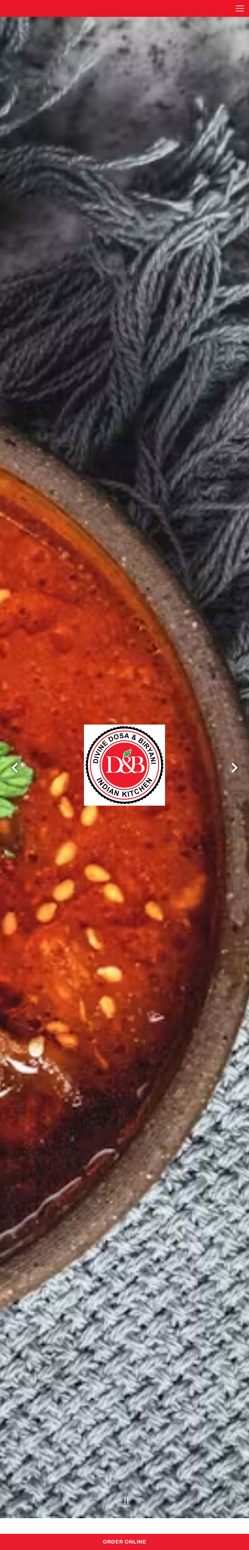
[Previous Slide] (14, 768)
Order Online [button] (125, 1541)
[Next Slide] (234, 768)
